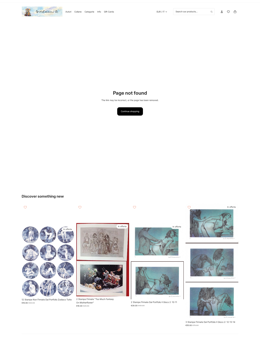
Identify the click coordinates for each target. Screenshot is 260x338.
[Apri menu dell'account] (221, 11)
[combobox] (193, 11)
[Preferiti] (228, 11)
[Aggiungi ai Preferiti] (25, 207)
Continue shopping (130, 111)
